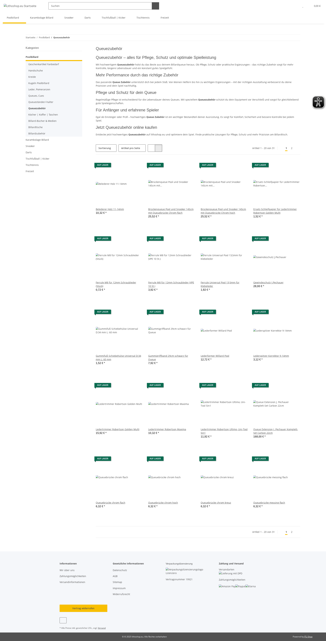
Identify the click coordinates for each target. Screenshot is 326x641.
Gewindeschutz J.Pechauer (268, 282)
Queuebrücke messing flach (269, 502)
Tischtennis (32, 165)
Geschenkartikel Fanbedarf (43, 64)
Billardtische (35, 127)
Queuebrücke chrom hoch (163, 502)
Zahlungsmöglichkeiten (73, 576)
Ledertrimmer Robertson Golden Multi (117, 429)
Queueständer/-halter (40, 102)
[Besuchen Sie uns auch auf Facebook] (63, 620)
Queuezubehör (37, 108)
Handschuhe (35, 70)
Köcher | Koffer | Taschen (43, 114)
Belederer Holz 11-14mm (110, 209)
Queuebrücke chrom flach (110, 502)
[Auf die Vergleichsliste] (128, 166)
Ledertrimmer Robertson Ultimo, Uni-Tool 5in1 (224, 431)
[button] (296, 6)
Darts (29, 152)
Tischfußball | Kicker (37, 158)
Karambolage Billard (37, 139)
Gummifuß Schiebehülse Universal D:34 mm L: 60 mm (118, 357)
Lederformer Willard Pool (215, 355)
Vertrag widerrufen (83, 608)
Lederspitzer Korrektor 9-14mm (271, 355)
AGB (115, 576)
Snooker (30, 146)
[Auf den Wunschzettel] (137, 166)
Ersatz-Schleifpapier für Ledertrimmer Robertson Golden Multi (275, 211)
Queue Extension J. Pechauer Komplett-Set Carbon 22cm (275, 431)
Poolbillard (32, 57)
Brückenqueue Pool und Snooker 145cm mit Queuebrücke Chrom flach (171, 211)
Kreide (32, 76)
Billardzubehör (36, 133)
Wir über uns (67, 570)
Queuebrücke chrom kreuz (216, 502)
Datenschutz (120, 570)
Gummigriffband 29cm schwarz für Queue (168, 357)
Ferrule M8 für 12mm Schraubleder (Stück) (116, 284)
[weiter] (297, 148)
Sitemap (117, 582)
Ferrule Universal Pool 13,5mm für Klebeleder (220, 284)
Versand (102, 628)
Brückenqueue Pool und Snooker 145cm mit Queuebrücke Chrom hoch (223, 211)
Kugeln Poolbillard (38, 83)
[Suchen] (155, 6)
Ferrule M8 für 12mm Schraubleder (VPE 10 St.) (171, 284)
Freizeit (30, 171)
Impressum (119, 588)
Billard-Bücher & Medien (42, 120)
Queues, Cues (36, 95)
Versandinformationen (72, 582)
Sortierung (104, 148)
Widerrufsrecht (121, 594)
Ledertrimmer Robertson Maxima (167, 429)
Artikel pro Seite (130, 148)
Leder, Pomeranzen (39, 89)
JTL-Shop (308, 636)
